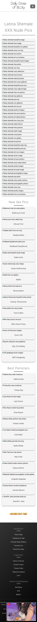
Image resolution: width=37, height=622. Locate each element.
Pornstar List (18, 545)
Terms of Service (18, 561)
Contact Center (18, 564)
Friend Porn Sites (18, 549)
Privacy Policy (18, 568)
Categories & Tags (19, 538)
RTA (18, 591)
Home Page (18, 534)
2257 (18, 575)
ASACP (18, 594)
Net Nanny (18, 587)
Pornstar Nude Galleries (18, 542)
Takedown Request (18, 572)
